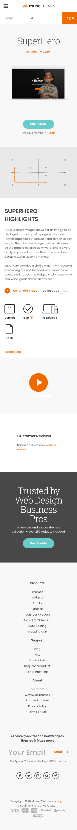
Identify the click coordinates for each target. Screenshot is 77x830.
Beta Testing (37, 626)
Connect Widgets (37, 614)
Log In (69, 18)
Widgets (37, 597)
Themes (37, 592)
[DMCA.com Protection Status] (38, 816)
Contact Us (37, 660)
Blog (37, 649)
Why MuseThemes (37, 695)
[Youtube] (46, 775)
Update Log (12, 352)
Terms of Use (37, 712)
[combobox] (18, 18)
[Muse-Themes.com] (38, 6)
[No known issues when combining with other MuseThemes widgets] (31, 318)
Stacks (37, 603)
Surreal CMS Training (37, 620)
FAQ (37, 655)
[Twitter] (28, 775)
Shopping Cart (37, 631)
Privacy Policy (37, 706)
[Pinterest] (55, 775)
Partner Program (37, 700)
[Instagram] (37, 775)
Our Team (37, 689)
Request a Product (37, 666)
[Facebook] (19, 775)
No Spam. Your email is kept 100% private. (38, 761)
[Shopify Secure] (59, 810)
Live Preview (40, 52)
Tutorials (37, 609)
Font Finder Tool (37, 672)
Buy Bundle (38, 124)
